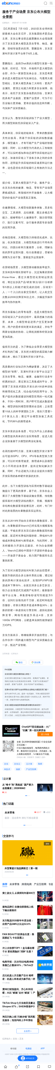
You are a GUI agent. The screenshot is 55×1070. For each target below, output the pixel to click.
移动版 (13, 1048)
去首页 (27, 1031)
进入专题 (45, 734)
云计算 (29, 763)
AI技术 (7, 769)
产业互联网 (31, 769)
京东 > (16, 1038)
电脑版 (29, 1048)
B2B (40, 763)
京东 (6, 763)
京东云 (17, 763)
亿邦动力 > (7, 1038)
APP (43, 1048)
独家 (18, 769)
